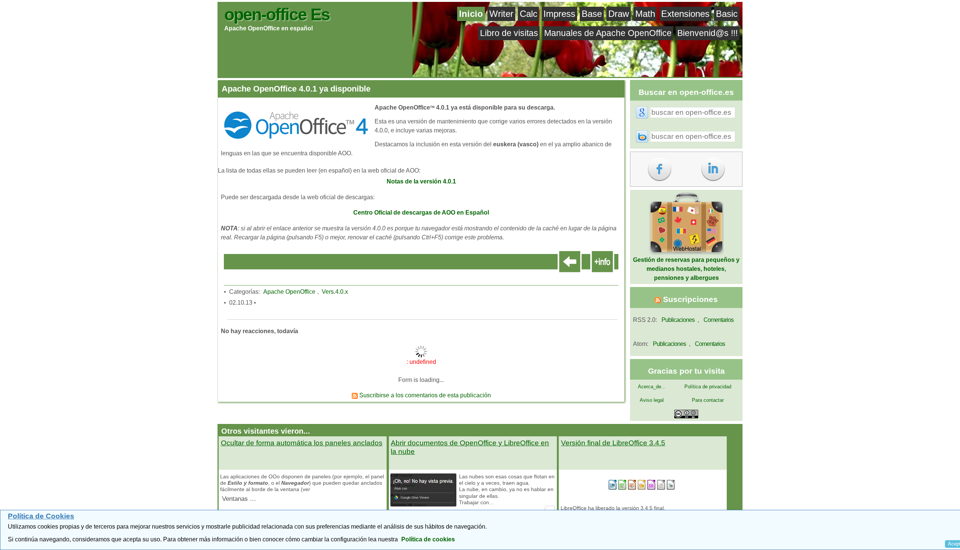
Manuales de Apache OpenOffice (608, 33)
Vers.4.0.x (335, 292)
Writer (501, 14)
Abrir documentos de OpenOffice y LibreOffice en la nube (470, 447)
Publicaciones (678, 320)
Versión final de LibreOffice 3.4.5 (613, 443)
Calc (528, 14)
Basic (727, 14)
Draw (618, 14)
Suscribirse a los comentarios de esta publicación (424, 395)
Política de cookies (428, 539)
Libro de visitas (509, 33)
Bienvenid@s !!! (707, 33)
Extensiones (685, 14)
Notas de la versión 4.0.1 (421, 181)
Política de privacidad (707, 386)
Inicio (471, 14)
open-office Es (277, 14)
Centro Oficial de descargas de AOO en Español (421, 212)
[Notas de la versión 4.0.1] (424, 171)
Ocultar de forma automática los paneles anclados (301, 443)
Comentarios (719, 320)
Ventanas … (239, 498)
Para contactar (708, 400)
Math (645, 14)
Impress (559, 14)
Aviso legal (652, 400)
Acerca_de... (652, 386)
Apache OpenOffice (289, 292)
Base (592, 14)
